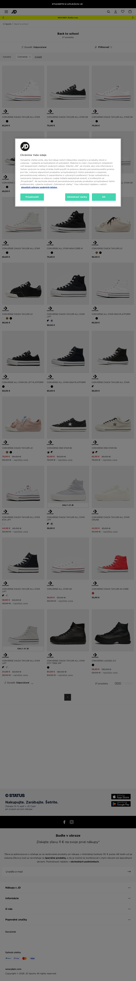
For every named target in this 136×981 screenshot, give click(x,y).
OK (104, 197)
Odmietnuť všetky (77, 197)
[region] (68, 172)
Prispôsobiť (32, 197)
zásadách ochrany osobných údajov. (39, 187)
